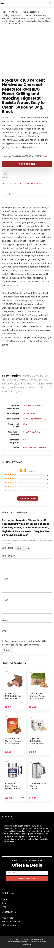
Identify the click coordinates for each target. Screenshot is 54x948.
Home (4, 12)
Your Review (8, 555)
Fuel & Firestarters (31, 12)
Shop (14, 12)
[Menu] (3, 3)
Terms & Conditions (11, 921)
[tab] (27, 194)
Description (9, 194)
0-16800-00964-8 (31, 432)
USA (25, 424)
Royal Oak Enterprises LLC (35, 418)
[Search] (50, 3)
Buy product (27, 164)
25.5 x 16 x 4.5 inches (33, 405)
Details (45, 156)
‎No (24, 439)
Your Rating (7, 547)
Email (5, 630)
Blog (4, 903)
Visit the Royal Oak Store (34, 447)
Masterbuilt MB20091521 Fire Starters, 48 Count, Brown (13, 697)
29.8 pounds (29, 413)
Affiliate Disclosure (10, 925)
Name (5, 620)
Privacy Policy (8, 918)
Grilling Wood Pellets (12, 15)
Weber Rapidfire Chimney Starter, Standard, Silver (37, 787)
